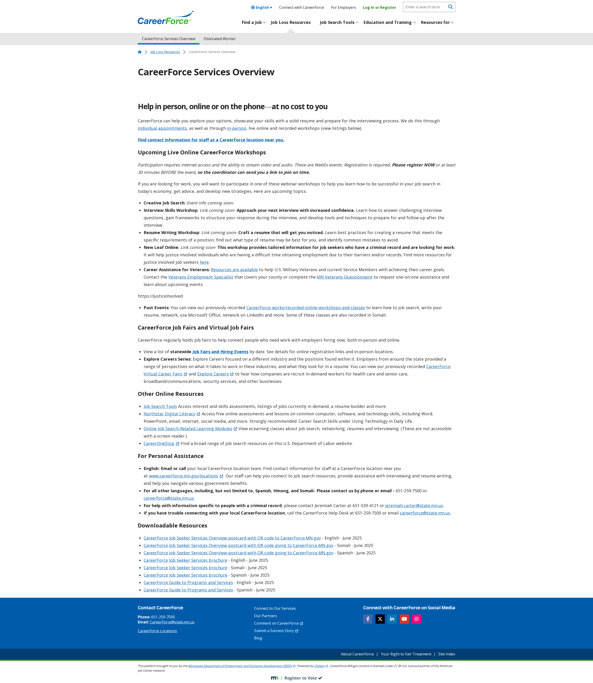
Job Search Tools (337, 22)
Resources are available (234, 269)
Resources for (435, 22)
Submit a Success (274, 630)
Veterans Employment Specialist (200, 277)
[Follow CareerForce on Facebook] (367, 619)
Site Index (446, 654)
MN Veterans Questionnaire (344, 277)
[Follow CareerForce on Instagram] (416, 619)
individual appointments (162, 128)
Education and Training (387, 22)
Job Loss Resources (291, 22)
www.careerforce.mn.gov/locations (183, 476)
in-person (236, 128)
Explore (213, 374)
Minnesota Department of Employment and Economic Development (240, 666)
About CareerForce (357, 654)
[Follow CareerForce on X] (380, 619)
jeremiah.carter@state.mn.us (414, 505)
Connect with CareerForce (301, 7)
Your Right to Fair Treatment (406, 654)
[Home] (165, 17)
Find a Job (252, 22)
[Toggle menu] (264, 22)
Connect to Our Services (275, 608)
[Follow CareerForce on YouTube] (404, 619)
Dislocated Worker (220, 38)
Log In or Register (379, 7)
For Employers (343, 7)
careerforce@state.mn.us (169, 498)
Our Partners (265, 615)
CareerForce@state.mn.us (172, 622)
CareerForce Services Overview (168, 38)
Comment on (276, 623)
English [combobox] (262, 7)
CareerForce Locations (157, 630)
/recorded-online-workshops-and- (317, 307)
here (204, 262)
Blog (258, 638)
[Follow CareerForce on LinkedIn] (392, 619)
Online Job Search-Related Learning (188, 428)
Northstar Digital (169, 413)
